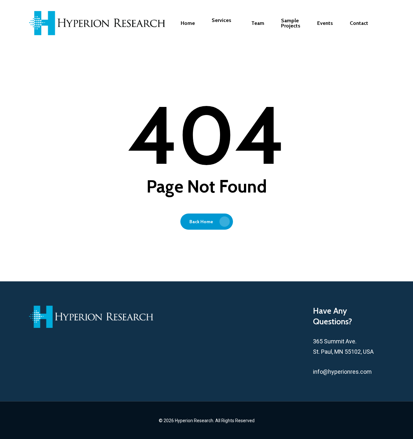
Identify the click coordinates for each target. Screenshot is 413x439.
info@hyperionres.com (342, 371)
